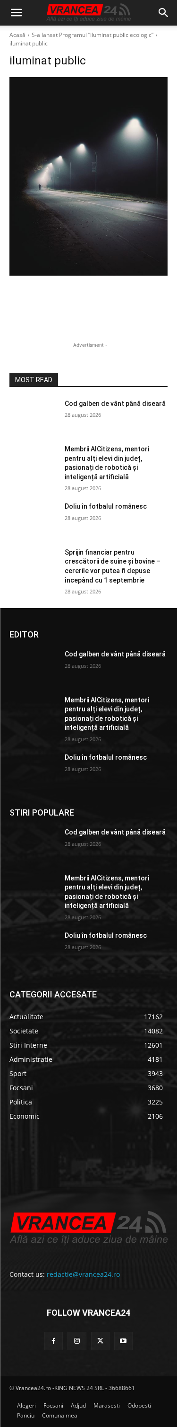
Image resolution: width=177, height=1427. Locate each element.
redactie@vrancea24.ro (83, 1274)
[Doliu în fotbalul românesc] (33, 518)
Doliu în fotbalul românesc (106, 506)
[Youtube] (123, 1341)
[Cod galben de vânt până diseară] (33, 415)
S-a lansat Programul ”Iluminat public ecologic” (92, 35)
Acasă (17, 35)
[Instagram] (76, 1341)
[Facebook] (53, 1341)
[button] (16, 13)
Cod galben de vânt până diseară (115, 403)
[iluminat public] (88, 176)
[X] (100, 1341)
